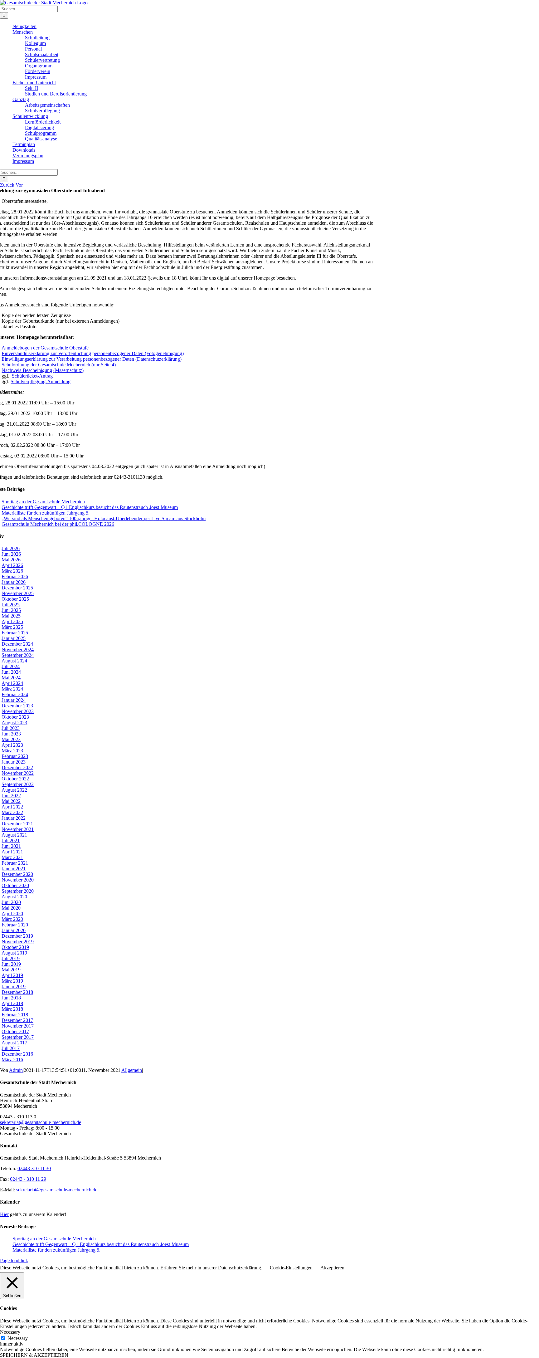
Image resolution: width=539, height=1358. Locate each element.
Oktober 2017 (15, 1031)
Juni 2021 (11, 846)
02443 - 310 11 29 (28, 1179)
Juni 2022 (11, 795)
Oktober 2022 (15, 778)
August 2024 (14, 660)
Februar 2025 (15, 632)
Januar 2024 (14, 700)
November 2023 (18, 711)
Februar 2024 (15, 694)
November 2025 (18, 593)
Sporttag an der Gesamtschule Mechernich (43, 501)
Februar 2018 (15, 1014)
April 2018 (12, 1003)
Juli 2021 (11, 840)
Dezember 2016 (17, 1054)
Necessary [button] (10, 1332)
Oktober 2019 (15, 947)
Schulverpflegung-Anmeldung (40, 381)
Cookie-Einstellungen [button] (291, 1267)
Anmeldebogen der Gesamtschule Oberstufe (45, 347)
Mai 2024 (11, 677)
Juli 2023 (11, 728)
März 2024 (12, 688)
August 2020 (14, 896)
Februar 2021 (15, 863)
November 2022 (18, 773)
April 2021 (12, 851)
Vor (19, 185)
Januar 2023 (14, 761)
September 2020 (18, 891)
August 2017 (14, 1042)
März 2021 (12, 857)
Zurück (7, 185)
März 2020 (12, 919)
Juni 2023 (11, 733)
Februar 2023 (15, 756)
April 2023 (12, 745)
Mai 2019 (11, 969)
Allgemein (131, 1070)
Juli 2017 (11, 1048)
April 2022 (12, 806)
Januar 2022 (14, 818)
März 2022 (12, 812)
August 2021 (14, 835)
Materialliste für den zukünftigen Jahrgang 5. (46, 512)
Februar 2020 (15, 924)
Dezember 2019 (17, 936)
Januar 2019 (14, 986)
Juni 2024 (11, 672)
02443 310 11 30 (34, 1168)
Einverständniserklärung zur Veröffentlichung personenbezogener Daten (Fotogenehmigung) (93, 353)
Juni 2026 (11, 554)
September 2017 (18, 1037)
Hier (4, 1214)
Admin (16, 1070)
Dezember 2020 (17, 874)
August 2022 (14, 790)
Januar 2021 (14, 868)
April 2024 (12, 683)
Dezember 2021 (17, 823)
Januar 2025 (14, 638)
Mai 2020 (11, 908)
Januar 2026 (14, 582)
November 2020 (18, 879)
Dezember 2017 (17, 1020)
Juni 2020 (11, 902)
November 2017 (18, 1025)
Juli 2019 (11, 958)
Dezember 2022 (17, 767)
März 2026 (12, 571)
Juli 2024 (11, 666)
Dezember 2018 (17, 992)
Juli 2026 (11, 548)
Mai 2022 (11, 801)
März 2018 (12, 1009)
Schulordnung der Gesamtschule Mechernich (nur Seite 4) (59, 364)
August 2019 (14, 952)
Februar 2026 (15, 576)
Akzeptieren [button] (332, 1267)
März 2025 (12, 627)
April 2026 (12, 565)
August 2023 (14, 722)
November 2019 (18, 941)
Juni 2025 (11, 610)
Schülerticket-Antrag (32, 376)
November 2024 (18, 649)
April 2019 (12, 975)
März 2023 (12, 750)
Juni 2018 (11, 997)
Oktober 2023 (15, 717)
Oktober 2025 (15, 599)
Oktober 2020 (15, 885)
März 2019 (12, 981)
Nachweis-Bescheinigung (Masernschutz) (43, 370)
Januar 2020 (14, 930)
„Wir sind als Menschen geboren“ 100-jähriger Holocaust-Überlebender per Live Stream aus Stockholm (104, 518)
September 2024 (18, 655)
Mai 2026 (11, 559)
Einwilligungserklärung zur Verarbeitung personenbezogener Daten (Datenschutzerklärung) (92, 359)
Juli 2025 (11, 604)
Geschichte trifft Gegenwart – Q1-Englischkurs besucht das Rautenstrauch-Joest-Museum (90, 507)
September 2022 (18, 784)
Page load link (14, 1260)
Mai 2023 (11, 739)
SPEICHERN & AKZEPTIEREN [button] (34, 1355)
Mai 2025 (11, 615)
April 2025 (12, 621)
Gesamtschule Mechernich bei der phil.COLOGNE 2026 (58, 524)
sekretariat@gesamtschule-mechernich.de (40, 1122)
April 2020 (12, 913)
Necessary (17, 1338)
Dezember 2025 (17, 587)
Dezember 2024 (17, 644)
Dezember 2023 (17, 705)
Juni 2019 (11, 964)
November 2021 (18, 829)
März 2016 (12, 1059)
